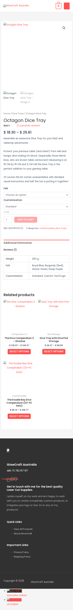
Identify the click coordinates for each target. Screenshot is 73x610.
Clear (6, 212)
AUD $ (17, 593)
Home (7, 113)
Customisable (47, 228)
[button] (64, 28)
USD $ (14, 602)
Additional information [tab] (18, 243)
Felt (6, 188)
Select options (19, 351)
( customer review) (28, 125)
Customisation (13, 200)
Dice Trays (18, 113)
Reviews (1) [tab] (10, 249)
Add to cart (26, 219)
